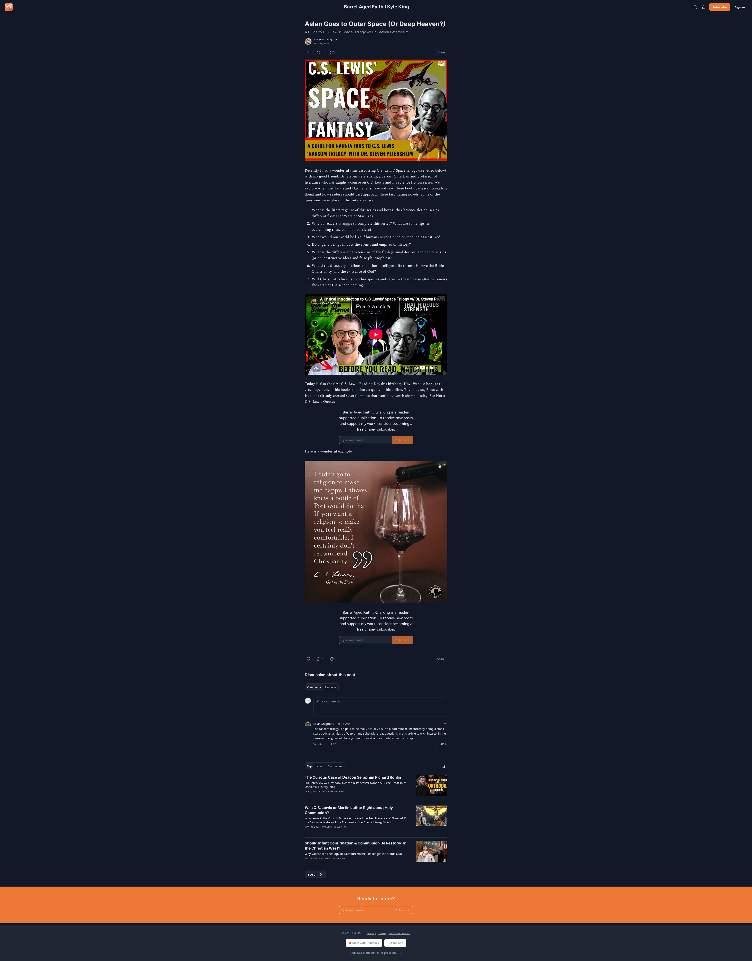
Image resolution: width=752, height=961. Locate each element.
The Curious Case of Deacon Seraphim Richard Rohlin (353, 777)
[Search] (695, 7)
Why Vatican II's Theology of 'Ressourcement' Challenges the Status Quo (353, 854)
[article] (376, 786)
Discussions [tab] (334, 766)
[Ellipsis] (445, 723)
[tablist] (322, 687)
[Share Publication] (704, 7)
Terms (382, 933)
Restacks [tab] (330, 687)
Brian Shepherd (323, 724)
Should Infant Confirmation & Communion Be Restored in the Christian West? (356, 846)
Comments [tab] (314, 687)
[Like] (309, 52)
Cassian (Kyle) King (326, 39)
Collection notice (399, 933)
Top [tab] (309, 766)
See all (312, 874)
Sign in (740, 7)
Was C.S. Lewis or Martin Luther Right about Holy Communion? (349, 810)
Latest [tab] (319, 766)
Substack (356, 953)
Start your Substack (365, 943)
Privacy (371, 933)
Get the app (395, 943)
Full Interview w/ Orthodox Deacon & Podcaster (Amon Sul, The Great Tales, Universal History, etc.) (356, 785)
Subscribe (719, 7)
